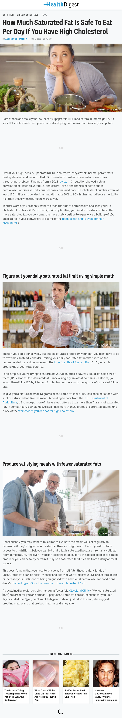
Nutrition (8, 15)
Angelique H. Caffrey (16, 39)
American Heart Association (72, 362)
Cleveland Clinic (79, 590)
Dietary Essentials (27, 15)
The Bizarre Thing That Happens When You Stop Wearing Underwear (15, 695)
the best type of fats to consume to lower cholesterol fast (48, 583)
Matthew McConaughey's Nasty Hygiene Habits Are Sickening (106, 695)
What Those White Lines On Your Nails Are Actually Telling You (45, 695)
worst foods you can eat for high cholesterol (46, 411)
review (63, 181)
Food (44, 15)
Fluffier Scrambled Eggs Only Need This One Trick (75, 693)
